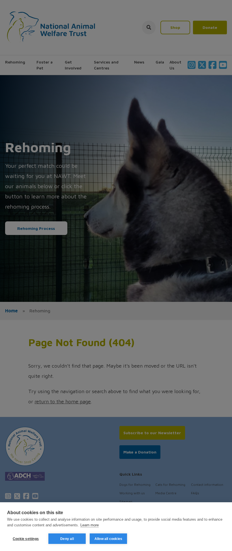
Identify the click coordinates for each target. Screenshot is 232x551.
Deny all (67, 539)
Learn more (89, 525)
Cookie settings (26, 539)
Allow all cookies (108, 539)
